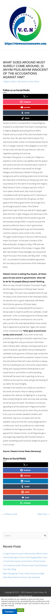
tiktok (27, 118)
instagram (27, 102)
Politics (14, 81)
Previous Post (9, 514)
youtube (27, 107)
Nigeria (7, 81)
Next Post (44, 514)
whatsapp (27, 503)
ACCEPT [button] (20, 610)
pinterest (27, 476)
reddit (27, 492)
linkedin (27, 481)
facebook (27, 470)
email (27, 497)
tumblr (27, 113)
